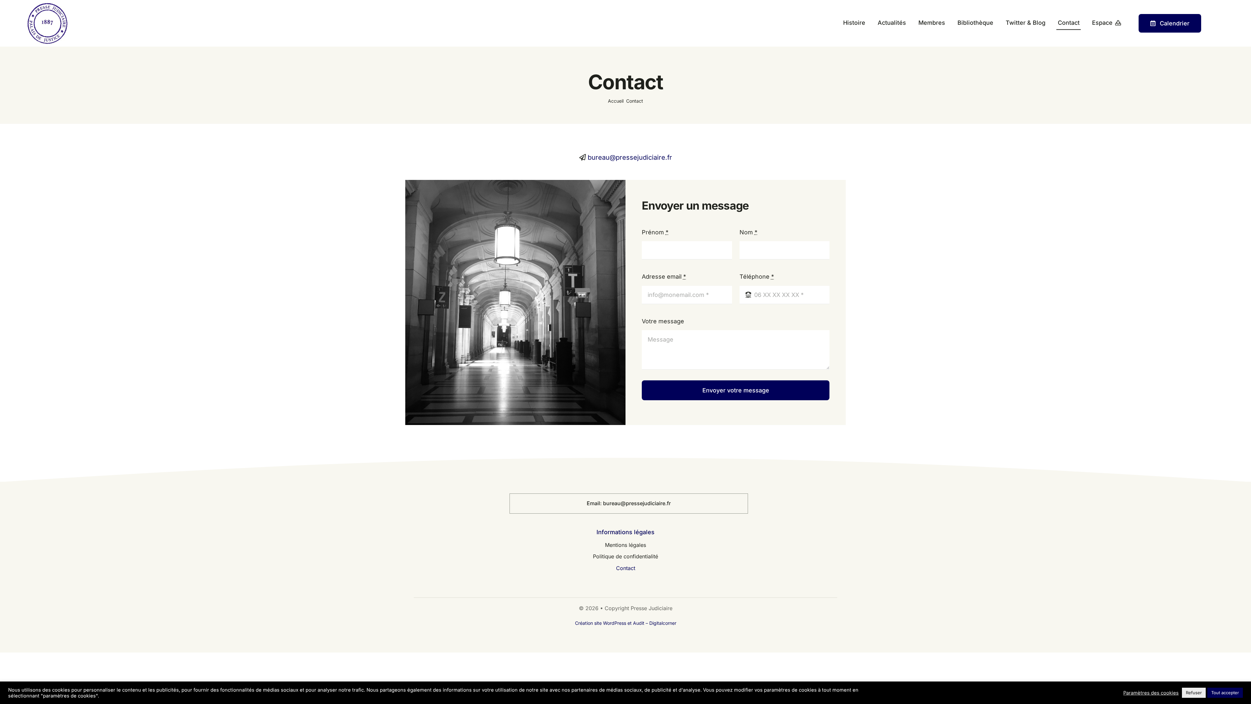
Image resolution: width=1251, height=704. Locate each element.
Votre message (663, 321)
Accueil (616, 101)
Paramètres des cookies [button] (1151, 693)
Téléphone (757, 276)
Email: (595, 503)
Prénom (655, 232)
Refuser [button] (1194, 692)
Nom (748, 232)
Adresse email (664, 276)
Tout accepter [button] (1225, 692)
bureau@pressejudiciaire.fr (630, 157)
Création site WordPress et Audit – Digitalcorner (625, 623)
